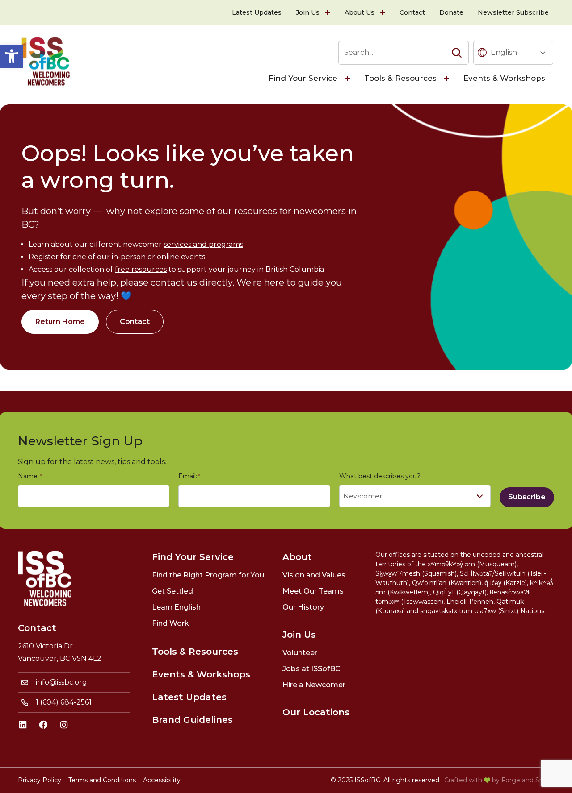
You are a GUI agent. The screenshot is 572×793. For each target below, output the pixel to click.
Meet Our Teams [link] (313, 591)
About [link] (297, 557)
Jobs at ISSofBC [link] (311, 668)
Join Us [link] (308, 12)
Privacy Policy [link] (39, 780)
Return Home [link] (60, 321)
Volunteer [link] (299, 652)
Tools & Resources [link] (400, 78)
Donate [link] (451, 12)
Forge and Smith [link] (527, 780)
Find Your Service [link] (303, 78)
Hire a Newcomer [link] (313, 685)
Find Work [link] (170, 623)
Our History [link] (303, 607)
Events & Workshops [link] (504, 78)
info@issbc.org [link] (61, 682)
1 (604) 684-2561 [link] (64, 702)
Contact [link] (412, 12)
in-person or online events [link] (158, 257)
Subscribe (527, 497)
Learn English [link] (176, 607)
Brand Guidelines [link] (192, 719)
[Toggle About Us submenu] (383, 13)
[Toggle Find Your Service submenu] (348, 78)
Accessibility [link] (162, 780)
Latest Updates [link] (257, 12)
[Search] (457, 53)
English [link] (504, 52)
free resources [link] (141, 269)
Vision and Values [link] (313, 575)
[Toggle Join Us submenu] (328, 13)
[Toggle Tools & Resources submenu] (447, 78)
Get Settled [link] (172, 591)
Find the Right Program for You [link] (208, 575)
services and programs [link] (203, 244)
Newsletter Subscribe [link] (513, 12)
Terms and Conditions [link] (102, 780)
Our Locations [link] (315, 712)
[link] (11, 56)
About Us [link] (359, 12)
